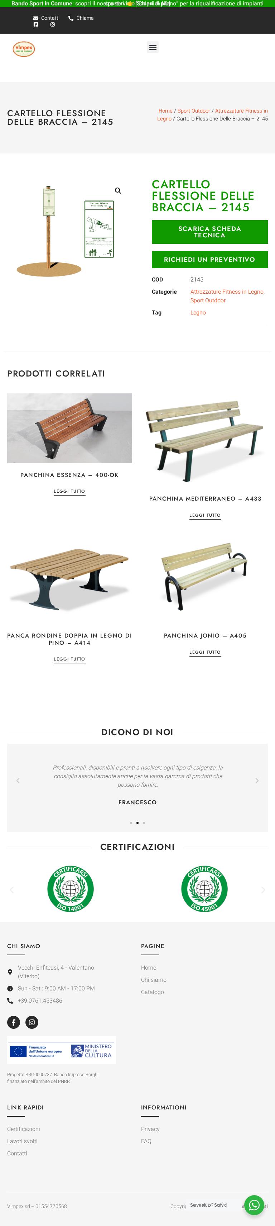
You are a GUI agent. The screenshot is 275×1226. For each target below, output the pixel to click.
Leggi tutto (69, 491)
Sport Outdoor (194, 111)
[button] (153, 47)
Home (166, 111)
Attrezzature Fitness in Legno (227, 292)
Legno (198, 312)
